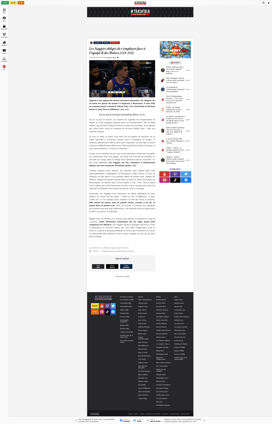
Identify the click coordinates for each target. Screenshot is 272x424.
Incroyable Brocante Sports (126, 341)
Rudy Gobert (142, 310)
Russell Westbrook (144, 356)
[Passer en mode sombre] (269, 2)
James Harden (142, 330)
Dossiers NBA (124, 317)
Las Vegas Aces (179, 323)
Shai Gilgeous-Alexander (143, 367)
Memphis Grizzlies (162, 347)
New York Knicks (162, 366)
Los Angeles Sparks (180, 327)
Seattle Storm (178, 340)
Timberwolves (124, 248)
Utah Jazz (159, 402)
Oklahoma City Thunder (161, 370)
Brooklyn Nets (161, 306)
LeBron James (142, 303)
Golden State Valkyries (181, 317)
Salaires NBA (124, 310)
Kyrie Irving (142, 320)
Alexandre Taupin (111, 57)
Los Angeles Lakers (162, 344)
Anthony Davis (143, 363)
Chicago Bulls (160, 313)
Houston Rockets (162, 334)
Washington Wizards (163, 405)
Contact (136, 414)
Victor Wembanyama (145, 300)
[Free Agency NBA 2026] (175, 50)
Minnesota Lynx (179, 330)
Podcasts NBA (124, 329)
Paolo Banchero (143, 395)
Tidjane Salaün (143, 381)
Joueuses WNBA (179, 354)
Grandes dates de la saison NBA (126, 336)
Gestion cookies (185, 414)
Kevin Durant (142, 313)
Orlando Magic (161, 374)
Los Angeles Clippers (163, 340)
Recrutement (165, 414)
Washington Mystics (181, 344)
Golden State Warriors (163, 330)
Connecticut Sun (179, 310)
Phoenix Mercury (180, 337)
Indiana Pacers (161, 337)
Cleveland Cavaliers (162, 317)
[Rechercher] (263, 2)
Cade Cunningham (144, 392)
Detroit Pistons (161, 327)
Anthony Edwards (144, 327)
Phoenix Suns (160, 381)
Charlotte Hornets (162, 310)
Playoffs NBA (124, 313)
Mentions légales (174, 414)
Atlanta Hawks (161, 300)
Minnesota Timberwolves (161, 358)
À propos (130, 414)
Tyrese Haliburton (144, 388)
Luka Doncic (142, 323)
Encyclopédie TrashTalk (124, 321)
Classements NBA (126, 306)
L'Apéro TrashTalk (126, 332)
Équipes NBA (124, 325)
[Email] (117, 57)
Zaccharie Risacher (144, 371)
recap (118, 248)
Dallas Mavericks (162, 320)
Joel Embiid (142, 385)
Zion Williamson (143, 346)
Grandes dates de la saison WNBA (180, 358)
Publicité (142, 414)
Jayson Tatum (142, 352)
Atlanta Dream (179, 303)
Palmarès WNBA (179, 347)
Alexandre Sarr (143, 378)
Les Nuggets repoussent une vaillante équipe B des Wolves (117, 251)
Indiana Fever (178, 320)
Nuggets (113, 248)
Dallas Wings (178, 313)
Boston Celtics (161, 303)
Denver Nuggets (161, 323)
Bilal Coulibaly (143, 374)
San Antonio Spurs (162, 392)
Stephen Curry (143, 306)
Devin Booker (142, 349)
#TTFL (21, 3)
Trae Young (142, 359)
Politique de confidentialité (153, 414)
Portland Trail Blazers (163, 385)
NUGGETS (96, 251)
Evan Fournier (143, 342)
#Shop (95, 306)
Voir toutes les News (122, 276)
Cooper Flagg (142, 398)
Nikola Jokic (107, 248)
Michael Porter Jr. (98, 248)
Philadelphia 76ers (162, 378)
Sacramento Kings (162, 388)
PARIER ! (5, 3)
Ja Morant (141, 317)
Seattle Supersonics (162, 395)
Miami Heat (160, 351)
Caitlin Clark (178, 300)
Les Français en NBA (127, 300)
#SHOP (13, 3)
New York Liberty (180, 334)
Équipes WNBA (179, 351)
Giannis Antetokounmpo (143, 338)
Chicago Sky (178, 306)
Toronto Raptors (161, 398)
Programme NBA (125, 303)
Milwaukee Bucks (162, 354)
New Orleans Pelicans (163, 363)
